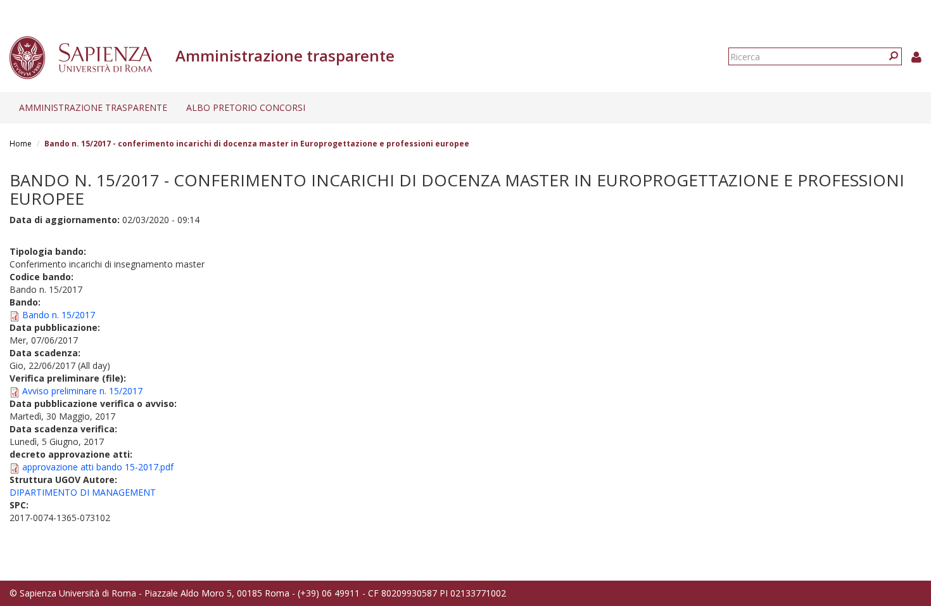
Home (21, 143)
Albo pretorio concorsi (245, 107)
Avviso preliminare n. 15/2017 (82, 391)
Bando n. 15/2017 (58, 315)
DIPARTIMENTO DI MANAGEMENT (83, 492)
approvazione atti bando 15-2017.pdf (98, 467)
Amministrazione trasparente (93, 107)
